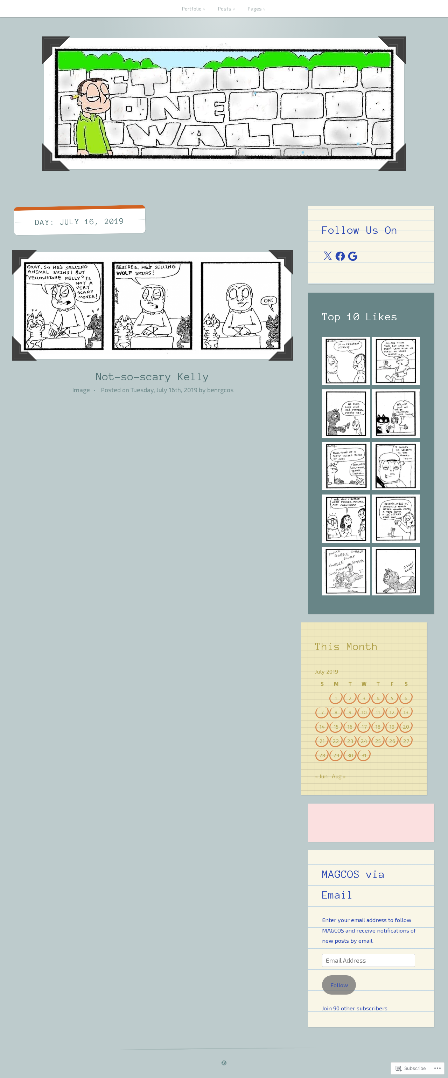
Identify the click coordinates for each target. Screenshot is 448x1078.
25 (378, 741)
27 (406, 741)
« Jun (321, 776)
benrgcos (220, 390)
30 (350, 755)
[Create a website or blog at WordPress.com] (224, 1063)
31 (364, 755)
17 (364, 726)
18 (378, 726)
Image (81, 390)
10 (364, 712)
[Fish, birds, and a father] (396, 362)
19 (392, 726)
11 (378, 712)
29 (336, 755)
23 (350, 741)
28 (322, 755)
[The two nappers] (396, 467)
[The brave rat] (346, 467)
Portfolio (192, 9)
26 (392, 741)
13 (406, 712)
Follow (339, 985)
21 (322, 741)
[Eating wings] (346, 362)
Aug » (339, 776)
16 (350, 726)
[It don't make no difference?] (346, 520)
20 (406, 726)
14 (322, 726)
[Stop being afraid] (396, 520)
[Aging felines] (396, 415)
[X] (327, 256)
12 (392, 712)
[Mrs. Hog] (346, 572)
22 (336, 741)
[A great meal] (396, 572)
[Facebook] (340, 256)
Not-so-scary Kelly (152, 376)
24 (364, 741)
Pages (255, 9)
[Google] (352, 256)
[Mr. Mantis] (346, 415)
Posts (224, 9)
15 (336, 726)
